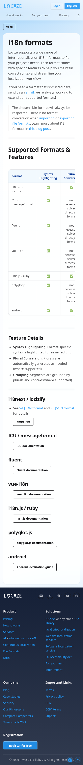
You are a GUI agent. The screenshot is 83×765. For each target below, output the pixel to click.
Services (8, 632)
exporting (67, 118)
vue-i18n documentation (34, 494)
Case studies (11, 696)
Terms (50, 690)
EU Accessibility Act (59, 657)
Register (72, 6)
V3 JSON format (62, 408)
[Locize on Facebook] (59, 596)
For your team (41, 15)
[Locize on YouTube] (67, 596)
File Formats (11, 651)
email (30, 92)
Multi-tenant (54, 670)
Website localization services (59, 638)
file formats (21, 123)
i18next (50, 619)
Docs (6, 658)
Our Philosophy (13, 709)
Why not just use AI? (22, 638)
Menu (9, 26)
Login (56, 6)
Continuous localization (19, 645)
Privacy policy (55, 696)
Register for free (20, 745)
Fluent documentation (32, 470)
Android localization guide (35, 567)
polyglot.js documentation (35, 543)
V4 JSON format (31, 408)
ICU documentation (30, 446)
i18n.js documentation (32, 518)
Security (8, 703)
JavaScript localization (60, 629)
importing (47, 118)
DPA (48, 703)
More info (23, 421)
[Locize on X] (50, 596)
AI (4, 638)
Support (51, 716)
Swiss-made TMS (14, 722)
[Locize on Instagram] (76, 596)
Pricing (64, 15)
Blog (6, 690)
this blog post (39, 128)
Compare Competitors (18, 716)
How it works (14, 15)
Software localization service (60, 648)
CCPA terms (53, 709)
